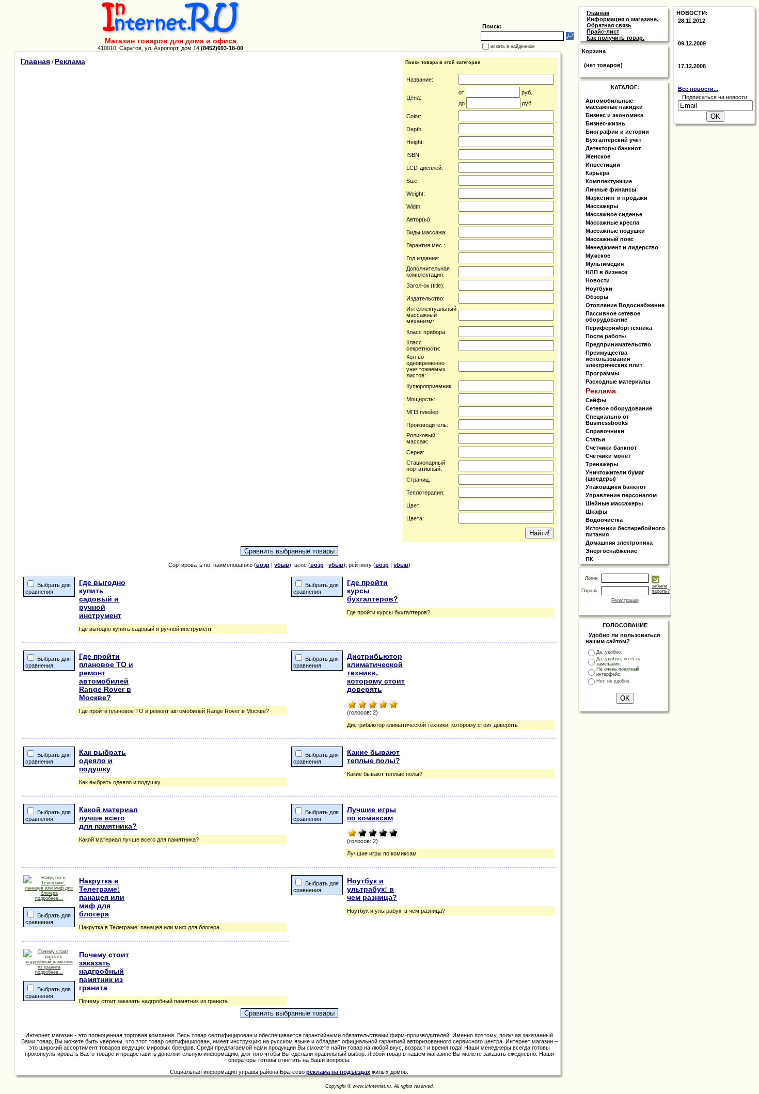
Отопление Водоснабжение (625, 305)
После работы (606, 336)
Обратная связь (609, 25)
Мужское (598, 255)
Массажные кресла (612, 222)
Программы (602, 373)
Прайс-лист (603, 31)
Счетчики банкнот (611, 448)
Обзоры (597, 297)
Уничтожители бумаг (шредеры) (615, 475)
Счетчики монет (608, 456)
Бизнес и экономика (614, 115)
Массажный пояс (610, 239)
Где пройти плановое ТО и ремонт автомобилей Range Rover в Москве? (106, 677)
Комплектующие (609, 181)
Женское (598, 156)
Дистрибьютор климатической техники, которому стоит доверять (376, 672)
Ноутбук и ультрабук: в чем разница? (372, 889)
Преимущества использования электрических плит (614, 359)
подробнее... (49, 898)
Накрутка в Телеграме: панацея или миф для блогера (101, 897)
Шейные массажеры (614, 503)
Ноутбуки (599, 289)
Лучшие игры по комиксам (371, 813)
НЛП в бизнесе (606, 272)
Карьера (597, 173)
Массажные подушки (615, 231)
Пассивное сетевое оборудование (613, 316)
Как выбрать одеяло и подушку (102, 760)
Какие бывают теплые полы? (373, 756)
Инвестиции (603, 165)
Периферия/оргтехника (619, 328)
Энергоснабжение (611, 551)
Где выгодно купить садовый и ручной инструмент (102, 599)
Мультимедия (605, 264)
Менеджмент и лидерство (622, 247)
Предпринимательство (618, 344)
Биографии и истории (617, 132)
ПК (589, 559)
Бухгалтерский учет (613, 140)
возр (263, 565)
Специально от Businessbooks (607, 420)
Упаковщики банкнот (616, 487)
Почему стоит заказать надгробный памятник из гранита (104, 971)
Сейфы (596, 400)
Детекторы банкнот (613, 148)
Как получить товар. (615, 38)
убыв (281, 565)
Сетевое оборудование (619, 408)
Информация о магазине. (622, 19)
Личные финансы (611, 189)
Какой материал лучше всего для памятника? (108, 817)
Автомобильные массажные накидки (614, 104)
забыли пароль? (661, 588)
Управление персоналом (621, 495)
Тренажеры (602, 464)
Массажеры (602, 206)
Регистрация (625, 600)
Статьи (595, 439)
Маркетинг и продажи (616, 198)
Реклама (70, 61)
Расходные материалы (618, 381)
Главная (35, 61)
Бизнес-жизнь (605, 123)
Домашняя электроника (619, 543)
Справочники (605, 431)
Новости (598, 280)
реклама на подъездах (338, 1072)
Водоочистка (604, 520)
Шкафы (596, 512)
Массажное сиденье (614, 214)
